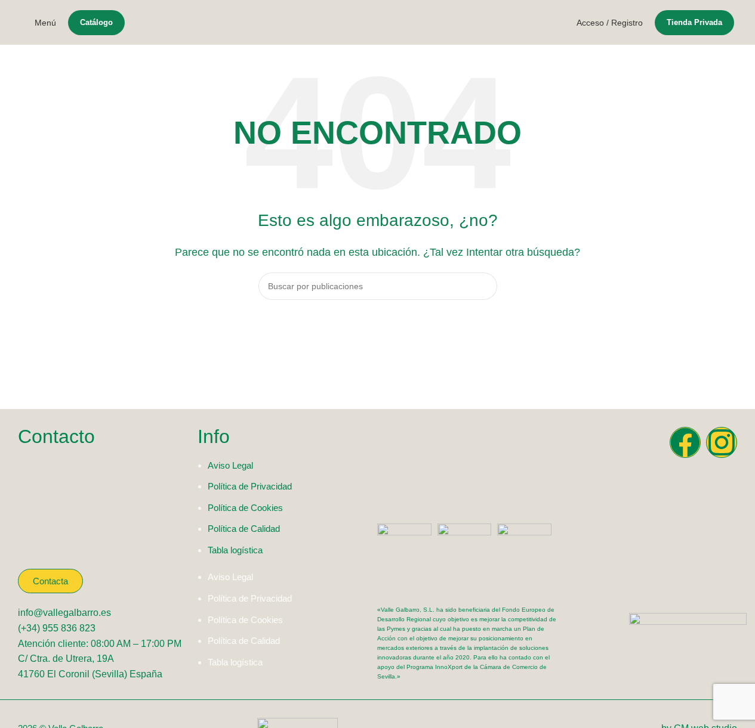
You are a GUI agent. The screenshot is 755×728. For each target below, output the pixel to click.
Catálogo (96, 22)
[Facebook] (685, 442)
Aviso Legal (230, 465)
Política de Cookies (245, 508)
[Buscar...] (483, 286)
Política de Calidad (244, 528)
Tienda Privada (694, 22)
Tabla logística (235, 550)
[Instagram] (721, 442)
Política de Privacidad (250, 486)
